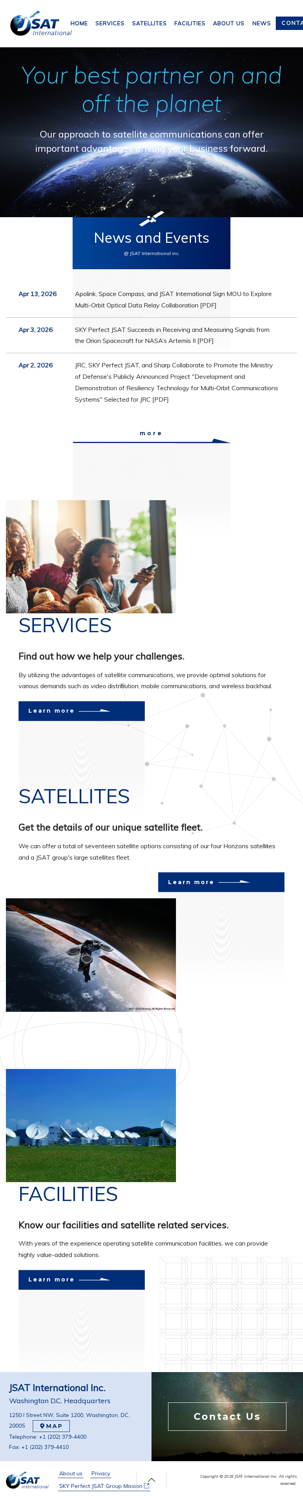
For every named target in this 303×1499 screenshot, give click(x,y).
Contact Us (227, 1416)
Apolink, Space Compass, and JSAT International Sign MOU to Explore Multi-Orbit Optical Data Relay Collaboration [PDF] (173, 299)
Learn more (51, 710)
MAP (54, 1426)
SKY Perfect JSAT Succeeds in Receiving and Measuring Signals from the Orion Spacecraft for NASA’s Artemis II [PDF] (172, 335)
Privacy (101, 1473)
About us (70, 1473)
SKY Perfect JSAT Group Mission (101, 1486)
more (151, 433)
